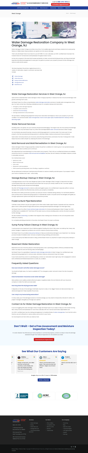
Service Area (53, 7)
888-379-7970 (63, 2)
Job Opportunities (67, 430)
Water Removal (43, 7)
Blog (64, 425)
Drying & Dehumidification (21, 80)
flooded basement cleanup (61, 117)
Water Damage (33, 7)
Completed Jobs (51, 425)
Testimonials (50, 430)
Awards (65, 432)
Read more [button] (16, 371)
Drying (31, 425)
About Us (68, 7)
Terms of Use (22, 449)
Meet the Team (67, 426)
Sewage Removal (19, 82)
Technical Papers (67, 428)
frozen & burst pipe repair (47, 117)
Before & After (50, 426)
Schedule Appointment (60, 4)
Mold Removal (18, 84)
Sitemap (65, 434)
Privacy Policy (15, 449)
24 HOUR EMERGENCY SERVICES (37, 3)
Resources (60, 7)
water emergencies (34, 117)
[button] (76, 364)
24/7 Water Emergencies (23, 7)
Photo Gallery (50, 423)
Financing (65, 423)
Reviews (49, 428)
